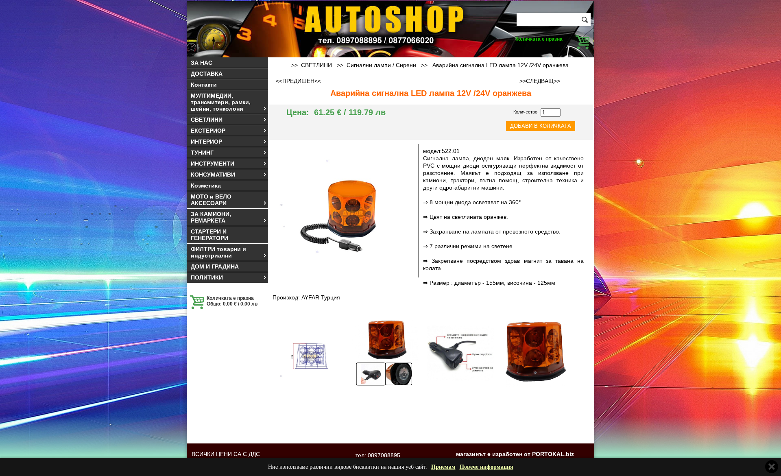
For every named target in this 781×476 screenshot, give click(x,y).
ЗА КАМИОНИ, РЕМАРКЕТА (211, 217)
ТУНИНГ (202, 152)
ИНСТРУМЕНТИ (212, 163)
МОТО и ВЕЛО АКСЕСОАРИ (211, 199)
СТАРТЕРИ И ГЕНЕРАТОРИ (209, 234)
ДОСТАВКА (207, 73)
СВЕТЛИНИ (207, 119)
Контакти (204, 84)
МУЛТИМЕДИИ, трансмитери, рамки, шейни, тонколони (221, 102)
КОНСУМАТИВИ (213, 174)
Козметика (206, 185)
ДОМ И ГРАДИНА (215, 266)
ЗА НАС (201, 62)
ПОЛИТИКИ (207, 277)
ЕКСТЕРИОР (208, 130)
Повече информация (486, 467)
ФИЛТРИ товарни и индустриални (218, 252)
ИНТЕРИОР (206, 141)
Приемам (443, 467)
